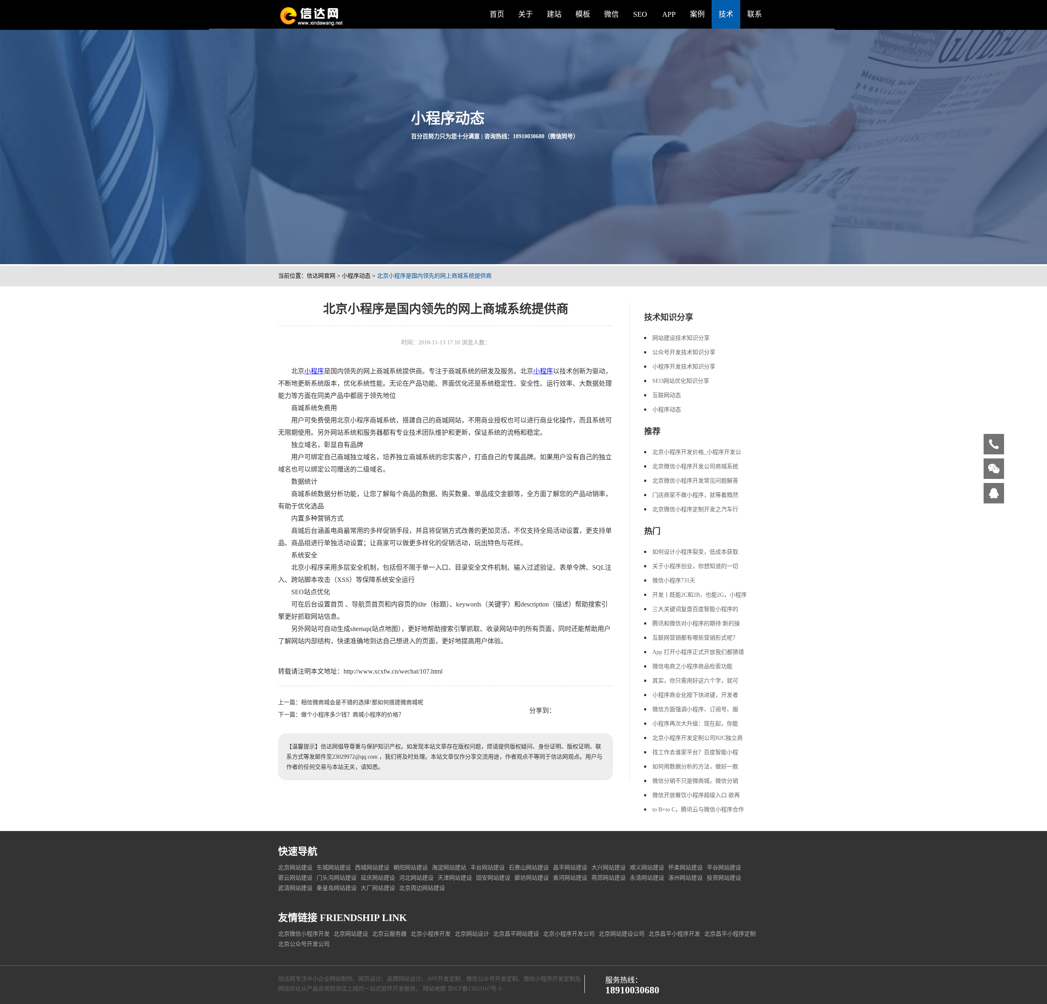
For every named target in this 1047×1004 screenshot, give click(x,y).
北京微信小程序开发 (304, 934)
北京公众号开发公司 (304, 944)
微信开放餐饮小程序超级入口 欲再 (696, 795)
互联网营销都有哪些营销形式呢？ (695, 638)
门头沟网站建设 (337, 878)
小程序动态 (356, 276)
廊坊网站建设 (532, 878)
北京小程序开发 (431, 934)
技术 (726, 14)
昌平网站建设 (570, 868)
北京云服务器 (389, 934)
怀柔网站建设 (685, 868)
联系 (754, 14)
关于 (525, 14)
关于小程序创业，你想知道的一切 (695, 566)
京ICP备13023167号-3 (474, 989)
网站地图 (434, 989)
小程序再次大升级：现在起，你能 (695, 724)
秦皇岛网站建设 (337, 888)
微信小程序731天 (673, 580)
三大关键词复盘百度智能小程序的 (695, 609)
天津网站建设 (455, 878)
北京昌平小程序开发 (674, 934)
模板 (582, 14)
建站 (554, 14)
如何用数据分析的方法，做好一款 (695, 767)
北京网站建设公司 (622, 934)
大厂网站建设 (378, 888)
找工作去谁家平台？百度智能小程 (695, 752)
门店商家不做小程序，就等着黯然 (695, 495)
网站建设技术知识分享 (681, 338)
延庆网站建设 (378, 878)
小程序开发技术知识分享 (683, 367)
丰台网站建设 (487, 868)
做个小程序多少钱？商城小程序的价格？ (352, 715)
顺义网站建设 (647, 868)
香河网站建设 (570, 878)
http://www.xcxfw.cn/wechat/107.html (393, 671)
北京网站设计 (472, 934)
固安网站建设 (493, 878)
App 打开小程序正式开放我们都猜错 (698, 652)
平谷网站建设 (724, 868)
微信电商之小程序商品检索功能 (692, 666)
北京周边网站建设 (422, 888)
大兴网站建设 (608, 868)
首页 (497, 14)
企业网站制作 (335, 979)
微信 (611, 14)
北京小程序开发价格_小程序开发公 (696, 452)
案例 (697, 14)
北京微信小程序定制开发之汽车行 (695, 509)
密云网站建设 (295, 878)
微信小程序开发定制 (549, 979)
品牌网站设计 (404, 979)
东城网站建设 (334, 868)
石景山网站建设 (529, 868)
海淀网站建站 (449, 868)
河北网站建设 (416, 878)
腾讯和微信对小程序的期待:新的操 (696, 623)
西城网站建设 (372, 868)
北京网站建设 (295, 868)
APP (669, 14)
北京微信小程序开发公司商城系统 (695, 466)
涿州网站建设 (685, 878)
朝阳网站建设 (410, 868)
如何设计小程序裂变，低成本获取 (695, 552)
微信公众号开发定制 (492, 979)
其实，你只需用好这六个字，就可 (695, 681)
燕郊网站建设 (608, 878)
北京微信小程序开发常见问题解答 (695, 481)
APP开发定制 (444, 979)
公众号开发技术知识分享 (683, 352)
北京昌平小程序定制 (730, 934)
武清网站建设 (295, 888)
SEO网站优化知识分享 (680, 381)
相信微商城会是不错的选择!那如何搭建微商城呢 (362, 702)
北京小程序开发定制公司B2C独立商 (697, 738)
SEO (640, 14)
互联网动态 (666, 395)
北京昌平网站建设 (516, 934)
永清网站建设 (647, 878)
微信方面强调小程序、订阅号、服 (695, 709)
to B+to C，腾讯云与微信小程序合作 (698, 809)
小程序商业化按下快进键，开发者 (695, 695)
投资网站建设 (724, 878)
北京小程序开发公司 (569, 934)
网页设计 (369, 979)
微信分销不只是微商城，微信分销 (695, 781)
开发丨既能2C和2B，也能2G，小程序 (699, 595)
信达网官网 (321, 276)
